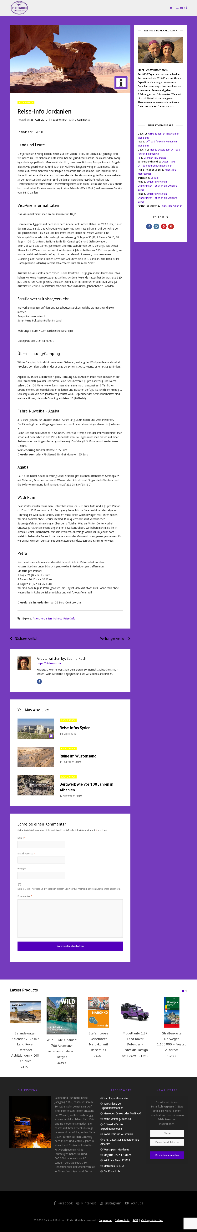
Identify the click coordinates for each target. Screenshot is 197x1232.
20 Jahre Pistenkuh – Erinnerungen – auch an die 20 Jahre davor (157, 185)
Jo (139, 157)
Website (22, 869)
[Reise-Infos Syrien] (36, 729)
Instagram (112, 1203)
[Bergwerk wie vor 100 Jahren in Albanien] (36, 785)
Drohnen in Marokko (155, 157)
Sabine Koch (60, 119)
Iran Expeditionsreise (116, 1098)
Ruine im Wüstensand (78, 756)
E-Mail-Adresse (26, 853)
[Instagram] (156, 226)
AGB (135, 1220)
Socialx (155, 177)
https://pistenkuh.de (49, 663)
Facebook (65, 1203)
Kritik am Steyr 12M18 (117, 1160)
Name (22, 838)
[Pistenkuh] (19, 8)
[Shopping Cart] (171, 8)
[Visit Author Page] (24, 663)
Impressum (105, 1220)
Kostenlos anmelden (167, 1155)
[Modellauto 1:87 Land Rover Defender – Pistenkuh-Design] (135, 1012)
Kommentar (25, 896)
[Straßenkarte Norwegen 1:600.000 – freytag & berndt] (171, 1012)
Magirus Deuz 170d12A (118, 1154)
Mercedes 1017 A (114, 1165)
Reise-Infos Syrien (75, 727)
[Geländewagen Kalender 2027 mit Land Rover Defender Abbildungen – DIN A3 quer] (25, 1012)
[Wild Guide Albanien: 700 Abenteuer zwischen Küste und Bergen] (62, 1016)
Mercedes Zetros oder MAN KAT (123, 1113)
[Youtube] (171, 226)
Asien (36, 618)
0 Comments (82, 119)
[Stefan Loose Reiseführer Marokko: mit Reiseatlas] (98, 1012)
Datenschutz (122, 1220)
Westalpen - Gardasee (116, 1149)
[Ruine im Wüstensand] (36, 757)
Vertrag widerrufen (152, 1220)
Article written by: (61, 658)
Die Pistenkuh (112, 1171)
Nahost (57, 618)
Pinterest (88, 1203)
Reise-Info (69, 618)
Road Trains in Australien (118, 1134)
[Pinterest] (164, 226)
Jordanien (46, 618)
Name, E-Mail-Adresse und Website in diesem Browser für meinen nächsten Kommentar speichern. (69, 889)
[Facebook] (39, 681)
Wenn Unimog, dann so (117, 1118)
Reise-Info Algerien (171, 205)
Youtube (136, 1203)
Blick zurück (26, 102)
